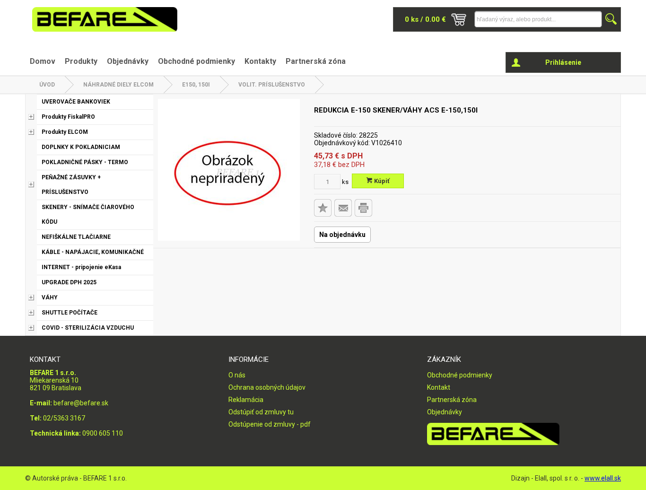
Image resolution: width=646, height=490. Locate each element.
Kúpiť (381, 180)
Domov (42, 61)
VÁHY (50, 297)
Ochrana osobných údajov (267, 387)
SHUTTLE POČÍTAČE (69, 312)
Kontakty (260, 61)
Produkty (81, 61)
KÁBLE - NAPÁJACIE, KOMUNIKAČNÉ (93, 252)
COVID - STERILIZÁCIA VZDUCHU (88, 327)
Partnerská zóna (316, 61)
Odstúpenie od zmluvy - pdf (269, 424)
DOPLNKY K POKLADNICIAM (81, 147)
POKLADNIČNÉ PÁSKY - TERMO (85, 162)
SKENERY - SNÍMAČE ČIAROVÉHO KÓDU (88, 214)
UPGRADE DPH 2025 (69, 282)
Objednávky (127, 61)
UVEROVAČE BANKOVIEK (76, 101)
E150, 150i (196, 84)
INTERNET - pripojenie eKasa (81, 267)
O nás (236, 375)
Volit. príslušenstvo (271, 84)
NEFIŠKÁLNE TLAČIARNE (76, 237)
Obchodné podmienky (196, 61)
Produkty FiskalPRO (68, 117)
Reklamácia (245, 399)
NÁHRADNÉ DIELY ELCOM (118, 84)
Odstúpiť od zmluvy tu (261, 412)
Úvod (47, 84)
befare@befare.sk (80, 403)
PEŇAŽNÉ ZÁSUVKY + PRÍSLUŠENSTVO (71, 184)
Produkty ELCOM (65, 132)
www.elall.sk (603, 478)
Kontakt (438, 387)
